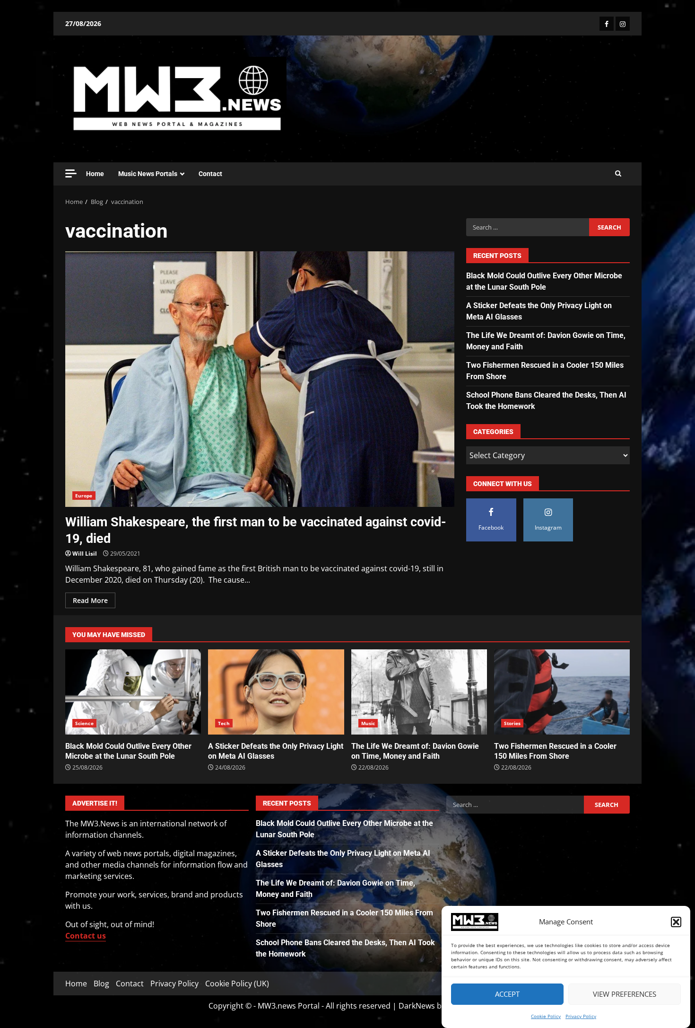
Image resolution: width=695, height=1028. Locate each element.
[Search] (618, 174)
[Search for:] (527, 227)
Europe (84, 495)
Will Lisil (84, 553)
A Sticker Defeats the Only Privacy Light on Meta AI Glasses (276, 692)
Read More (90, 600)
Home (95, 173)
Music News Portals (147, 173)
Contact (210, 173)
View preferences (624, 994)
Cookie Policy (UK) (237, 983)
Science (84, 723)
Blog (101, 983)
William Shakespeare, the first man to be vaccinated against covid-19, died (259, 379)
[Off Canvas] (71, 173)
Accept (507, 994)
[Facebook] (606, 24)
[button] (676, 922)
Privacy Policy (580, 1016)
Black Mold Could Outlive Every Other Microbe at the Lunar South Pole (133, 692)
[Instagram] (623, 24)
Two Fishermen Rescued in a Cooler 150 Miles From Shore (562, 692)
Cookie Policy (546, 1016)
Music (368, 723)
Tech (223, 723)
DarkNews (417, 1006)
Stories (512, 723)
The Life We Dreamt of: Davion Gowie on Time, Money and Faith (419, 692)
